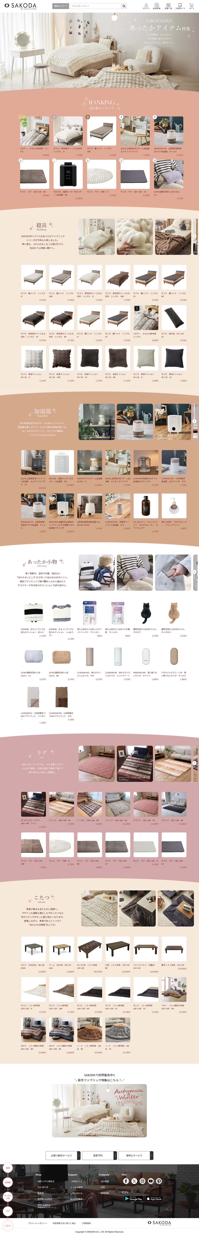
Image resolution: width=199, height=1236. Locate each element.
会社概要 (105, 1181)
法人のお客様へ (77, 1199)
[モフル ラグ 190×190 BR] (34, 174)
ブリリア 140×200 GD (116, 820)
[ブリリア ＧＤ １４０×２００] (117, 804)
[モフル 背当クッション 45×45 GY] (89, 357)
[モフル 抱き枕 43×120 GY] (174, 317)
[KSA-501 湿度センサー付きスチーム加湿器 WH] (61, 462)
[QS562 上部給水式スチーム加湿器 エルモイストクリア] (135, 130)
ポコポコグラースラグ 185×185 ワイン (31, 822)
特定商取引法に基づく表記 (64, 1223)
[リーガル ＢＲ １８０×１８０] (89, 804)
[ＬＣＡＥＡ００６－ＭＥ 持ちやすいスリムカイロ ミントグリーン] (117, 656)
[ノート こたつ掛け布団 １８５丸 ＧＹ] (117, 1029)
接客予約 (98, 1155)
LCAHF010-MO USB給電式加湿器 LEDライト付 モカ (173, 480)
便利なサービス (134, 1155)
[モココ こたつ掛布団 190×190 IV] (33, 989)
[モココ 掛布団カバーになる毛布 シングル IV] (68, 130)
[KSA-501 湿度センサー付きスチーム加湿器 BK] (68, 174)
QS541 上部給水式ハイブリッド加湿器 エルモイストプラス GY (33, 481)
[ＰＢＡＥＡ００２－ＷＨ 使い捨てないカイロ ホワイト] (146, 656)
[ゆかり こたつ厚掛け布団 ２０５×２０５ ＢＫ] (61, 1029)
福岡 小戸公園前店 (46, 1181)
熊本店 (41, 1193)
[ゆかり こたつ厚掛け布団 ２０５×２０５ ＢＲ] (33, 1029)
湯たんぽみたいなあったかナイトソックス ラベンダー (89, 631)
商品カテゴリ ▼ (60, 6)
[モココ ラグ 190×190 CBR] (33, 844)
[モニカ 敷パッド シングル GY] (117, 317)
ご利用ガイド (76, 1181)
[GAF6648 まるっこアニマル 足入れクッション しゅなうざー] (61, 612)
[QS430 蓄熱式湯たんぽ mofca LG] (168, 174)
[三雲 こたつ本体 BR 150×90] (117, 948)
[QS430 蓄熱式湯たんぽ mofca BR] (61, 656)
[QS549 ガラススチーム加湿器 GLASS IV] (89, 462)
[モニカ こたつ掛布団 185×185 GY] (146, 989)
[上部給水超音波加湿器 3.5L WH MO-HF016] (89, 505)
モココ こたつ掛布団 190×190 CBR (59, 1007)
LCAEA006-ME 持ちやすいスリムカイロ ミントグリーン (117, 674)
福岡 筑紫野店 (44, 1205)
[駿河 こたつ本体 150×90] (174, 948)
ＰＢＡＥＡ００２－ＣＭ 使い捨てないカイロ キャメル (173, 674)
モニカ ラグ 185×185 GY (133, 191)
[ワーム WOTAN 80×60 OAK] (61, 948)
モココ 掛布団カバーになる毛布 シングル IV (89, 295)
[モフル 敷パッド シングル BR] (174, 277)
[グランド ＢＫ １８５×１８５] (174, 804)
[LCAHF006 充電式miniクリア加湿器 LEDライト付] (146, 462)
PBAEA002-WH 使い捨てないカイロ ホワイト (145, 674)
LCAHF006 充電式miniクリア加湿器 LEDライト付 (145, 480)
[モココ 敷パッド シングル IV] (33, 277)
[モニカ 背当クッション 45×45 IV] (146, 357)
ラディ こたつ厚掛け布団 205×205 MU (173, 1007)
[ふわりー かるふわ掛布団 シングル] (34, 130)
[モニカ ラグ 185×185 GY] (135, 174)
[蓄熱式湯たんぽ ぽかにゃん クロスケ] (146, 612)
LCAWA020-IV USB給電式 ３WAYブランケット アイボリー (33, 716)
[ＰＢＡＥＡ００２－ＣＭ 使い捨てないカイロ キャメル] (174, 656)
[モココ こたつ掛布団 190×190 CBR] (61, 989)
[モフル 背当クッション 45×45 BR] (117, 357)
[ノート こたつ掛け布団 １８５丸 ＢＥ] (89, 1029)
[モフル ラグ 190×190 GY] (117, 844)
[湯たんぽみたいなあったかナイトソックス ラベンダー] (89, 612)
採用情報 (105, 1193)
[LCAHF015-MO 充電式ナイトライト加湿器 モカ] (117, 505)
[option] (97, 237)
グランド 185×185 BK (172, 820)
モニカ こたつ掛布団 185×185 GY (143, 1007)
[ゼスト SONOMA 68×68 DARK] (33, 948)
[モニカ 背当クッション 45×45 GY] (174, 357)
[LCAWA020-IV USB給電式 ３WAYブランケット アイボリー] (33, 696)
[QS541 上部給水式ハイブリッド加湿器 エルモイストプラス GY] (33, 462)
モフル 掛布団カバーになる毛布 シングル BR (61, 335)
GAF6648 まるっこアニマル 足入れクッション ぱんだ (33, 631)
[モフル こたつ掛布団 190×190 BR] (89, 989)
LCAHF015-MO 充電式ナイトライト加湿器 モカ (117, 523)
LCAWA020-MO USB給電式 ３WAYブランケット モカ (61, 714)
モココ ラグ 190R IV (97, 191)
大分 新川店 (43, 1187)
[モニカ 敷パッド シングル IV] (89, 317)
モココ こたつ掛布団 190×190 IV (31, 1007)
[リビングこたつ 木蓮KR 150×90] (146, 948)
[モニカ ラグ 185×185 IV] (146, 844)
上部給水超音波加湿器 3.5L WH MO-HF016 (88, 523)
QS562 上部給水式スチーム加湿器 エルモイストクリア (136, 150)
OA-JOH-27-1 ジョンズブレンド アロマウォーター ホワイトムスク (145, 524)
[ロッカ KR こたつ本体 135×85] (89, 948)
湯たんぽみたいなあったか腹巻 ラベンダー (117, 631)
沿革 (103, 1187)
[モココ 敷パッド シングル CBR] (101, 130)
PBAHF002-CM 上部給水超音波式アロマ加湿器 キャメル (168, 150)
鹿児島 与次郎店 (45, 1199)
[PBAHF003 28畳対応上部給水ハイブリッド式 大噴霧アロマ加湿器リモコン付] (61, 505)
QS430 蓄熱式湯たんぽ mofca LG (30, 674)
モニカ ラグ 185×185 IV (145, 860)
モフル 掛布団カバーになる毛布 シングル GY (33, 335)
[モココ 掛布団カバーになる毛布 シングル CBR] (117, 277)
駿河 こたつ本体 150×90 (172, 965)
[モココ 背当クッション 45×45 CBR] (61, 357)
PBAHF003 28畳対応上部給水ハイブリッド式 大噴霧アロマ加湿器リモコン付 (61, 524)
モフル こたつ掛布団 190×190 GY (115, 1007)
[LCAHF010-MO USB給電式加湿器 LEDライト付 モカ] (174, 462)
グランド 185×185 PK (144, 820)
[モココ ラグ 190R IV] (101, 174)
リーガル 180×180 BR (88, 820)
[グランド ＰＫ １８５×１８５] (146, 804)
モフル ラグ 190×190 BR (33, 191)
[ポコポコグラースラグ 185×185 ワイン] (33, 804)
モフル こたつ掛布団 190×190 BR (87, 1007)
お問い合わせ (76, 1193)
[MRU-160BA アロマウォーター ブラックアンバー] (174, 505)
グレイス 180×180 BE (60, 820)
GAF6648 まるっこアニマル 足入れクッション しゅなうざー (61, 632)
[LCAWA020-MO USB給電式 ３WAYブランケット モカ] (61, 696)
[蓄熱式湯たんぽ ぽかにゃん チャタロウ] (174, 612)
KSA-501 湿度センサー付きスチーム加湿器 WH (61, 480)
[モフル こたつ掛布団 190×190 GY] (117, 989)
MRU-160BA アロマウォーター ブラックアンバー (174, 523)
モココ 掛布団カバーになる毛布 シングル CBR (117, 295)
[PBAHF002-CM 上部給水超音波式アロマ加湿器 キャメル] (168, 130)
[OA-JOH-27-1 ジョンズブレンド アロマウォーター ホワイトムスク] (146, 505)
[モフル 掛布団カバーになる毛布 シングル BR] (61, 317)
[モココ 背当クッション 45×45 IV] (33, 357)
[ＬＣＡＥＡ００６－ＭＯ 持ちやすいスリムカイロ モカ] (89, 656)
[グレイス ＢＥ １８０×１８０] (61, 804)
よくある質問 (76, 1187)
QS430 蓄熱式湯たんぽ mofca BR (58, 674)
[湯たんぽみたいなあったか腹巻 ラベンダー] (117, 612)
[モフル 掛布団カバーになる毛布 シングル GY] (33, 317)
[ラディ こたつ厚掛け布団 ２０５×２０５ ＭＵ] (174, 989)
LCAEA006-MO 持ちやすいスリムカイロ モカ (89, 674)
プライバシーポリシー (37, 1223)
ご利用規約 (86, 1223)
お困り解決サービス (61, 1155)
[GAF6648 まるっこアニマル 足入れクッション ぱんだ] (33, 612)
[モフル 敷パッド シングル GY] (146, 277)
